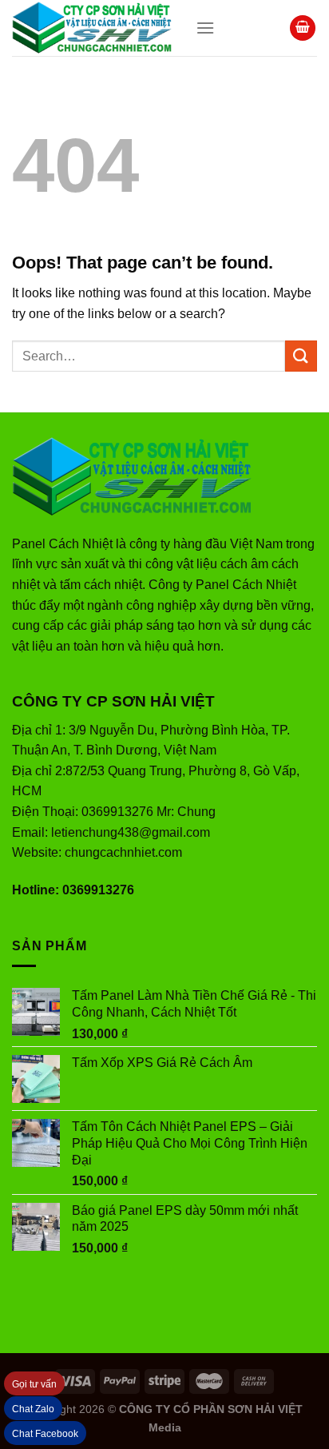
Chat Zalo (33, 1409)
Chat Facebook (45, 1433)
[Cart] (302, 28)
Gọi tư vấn (34, 1384)
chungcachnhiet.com (123, 852)
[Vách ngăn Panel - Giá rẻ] (92, 28)
